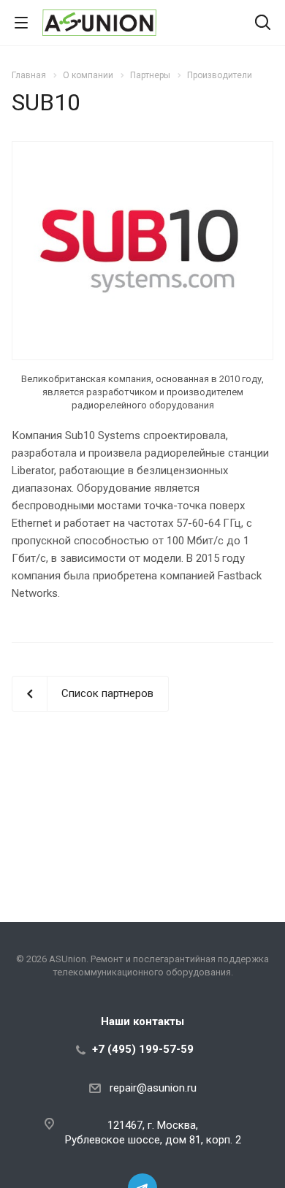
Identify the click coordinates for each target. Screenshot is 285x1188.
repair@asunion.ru (153, 1087)
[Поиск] (262, 23)
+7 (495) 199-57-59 (143, 1049)
